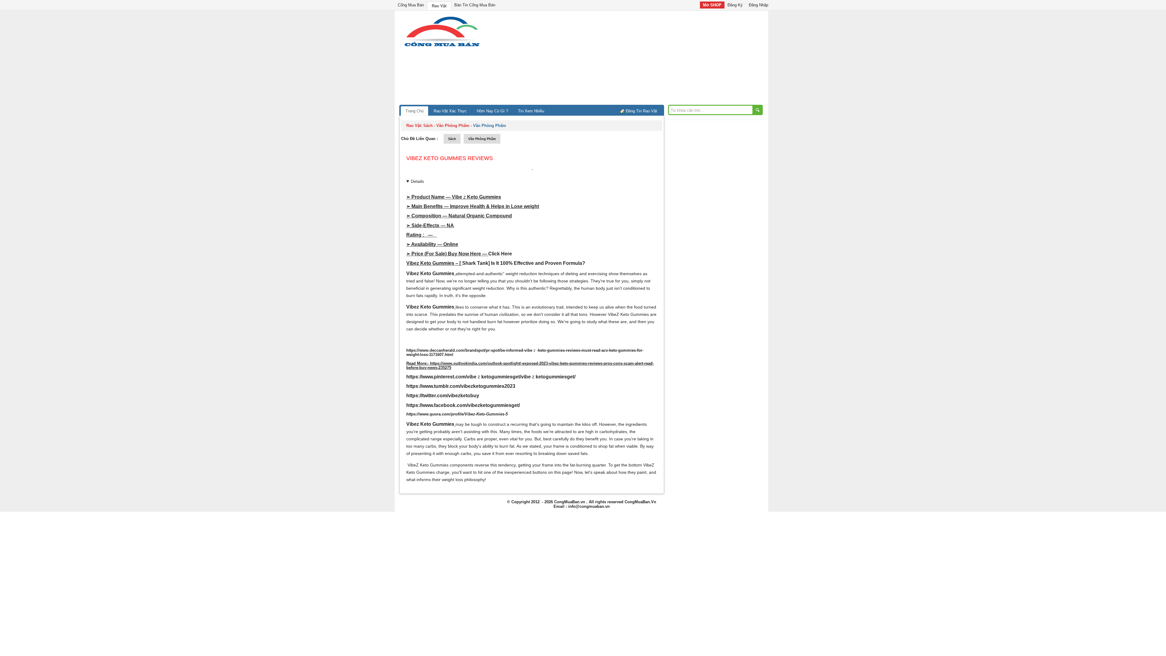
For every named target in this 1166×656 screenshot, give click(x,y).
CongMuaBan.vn (569, 502)
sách (452, 139)
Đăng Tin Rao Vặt (641, 111)
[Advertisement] (635, 59)
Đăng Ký (735, 5)
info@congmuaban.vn (589, 506)
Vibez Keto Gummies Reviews (449, 158)
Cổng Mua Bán (411, 5)
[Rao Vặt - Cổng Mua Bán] (441, 46)
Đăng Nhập (758, 5)
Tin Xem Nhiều (531, 111)
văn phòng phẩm (482, 139)
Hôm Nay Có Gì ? (492, 111)
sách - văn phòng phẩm (446, 125)
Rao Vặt (439, 6)
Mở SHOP (712, 5)
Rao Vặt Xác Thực (450, 111)
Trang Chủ (414, 111)
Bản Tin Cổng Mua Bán (474, 5)
